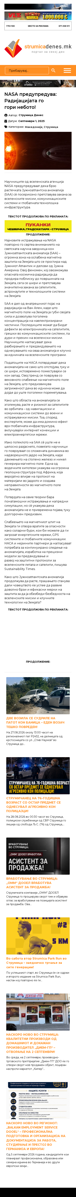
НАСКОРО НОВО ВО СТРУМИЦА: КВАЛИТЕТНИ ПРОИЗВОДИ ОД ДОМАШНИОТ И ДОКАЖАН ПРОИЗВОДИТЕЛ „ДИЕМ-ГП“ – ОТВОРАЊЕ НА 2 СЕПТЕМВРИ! (32, 1043)
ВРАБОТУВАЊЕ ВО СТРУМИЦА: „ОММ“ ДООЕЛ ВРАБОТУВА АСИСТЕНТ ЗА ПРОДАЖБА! (32, 883)
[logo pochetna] (37, 48)
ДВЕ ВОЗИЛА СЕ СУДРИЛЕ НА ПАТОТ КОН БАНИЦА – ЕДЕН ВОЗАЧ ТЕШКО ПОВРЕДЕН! (35, 722)
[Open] (67, 70)
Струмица (51, 127)
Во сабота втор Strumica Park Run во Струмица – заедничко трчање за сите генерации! (36, 963)
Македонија (33, 127)
